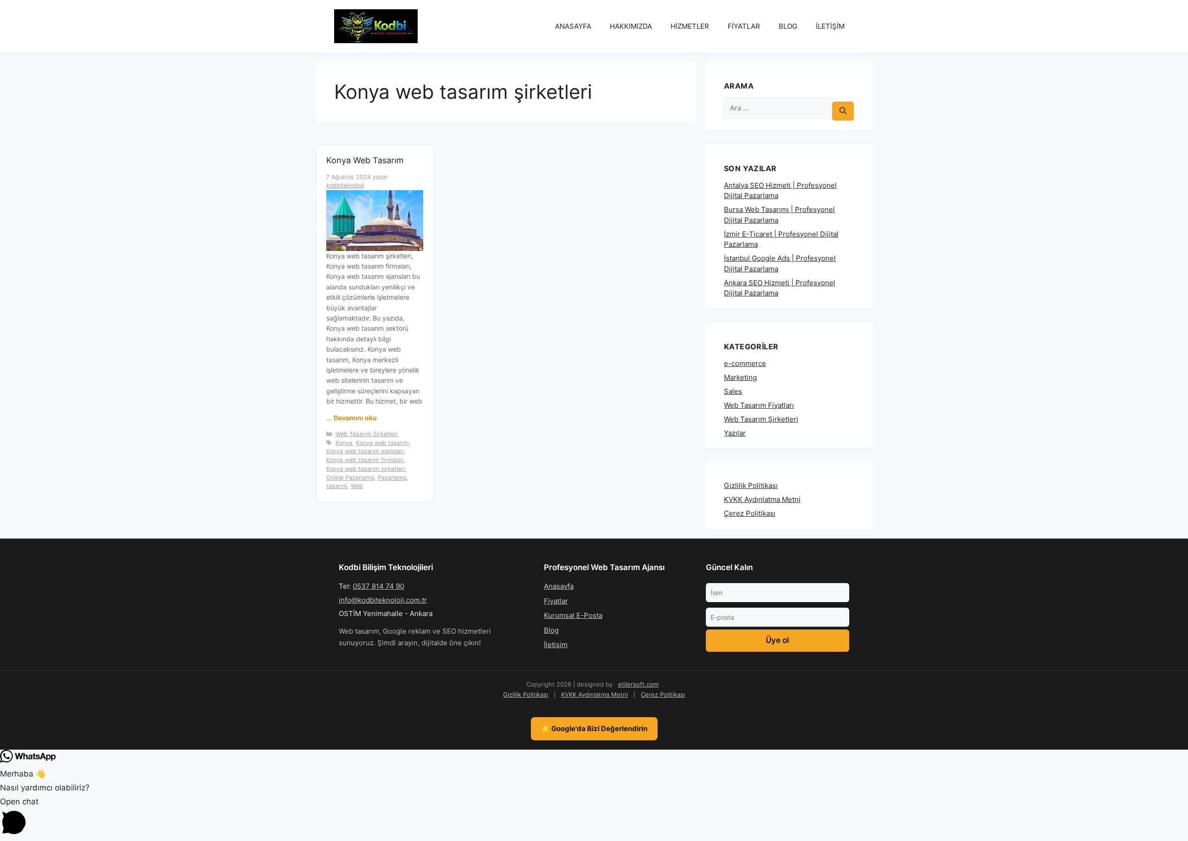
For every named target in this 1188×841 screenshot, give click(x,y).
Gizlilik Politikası (751, 485)
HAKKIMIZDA (631, 26)
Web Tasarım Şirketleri (367, 433)
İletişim (556, 644)
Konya (344, 442)
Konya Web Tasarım (365, 160)
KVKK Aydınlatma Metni (762, 499)
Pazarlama (392, 477)
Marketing (740, 377)
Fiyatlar (556, 601)
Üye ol (777, 640)
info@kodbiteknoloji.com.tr (383, 600)
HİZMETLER (690, 26)
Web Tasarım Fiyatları (759, 405)
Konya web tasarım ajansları (365, 451)
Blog (551, 630)
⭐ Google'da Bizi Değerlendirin (594, 728)
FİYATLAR (744, 26)
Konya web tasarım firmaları (365, 459)
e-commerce (745, 363)
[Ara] (843, 111)
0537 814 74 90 (378, 586)
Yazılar (735, 433)
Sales (733, 391)
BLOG (788, 26)
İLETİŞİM (830, 26)
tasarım (336, 485)
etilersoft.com (638, 684)
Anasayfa (559, 586)
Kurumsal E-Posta (573, 615)
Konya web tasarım (382, 442)
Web (357, 485)
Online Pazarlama (350, 477)
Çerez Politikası (749, 513)
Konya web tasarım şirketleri (365, 468)
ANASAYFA (573, 26)
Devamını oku (355, 418)
